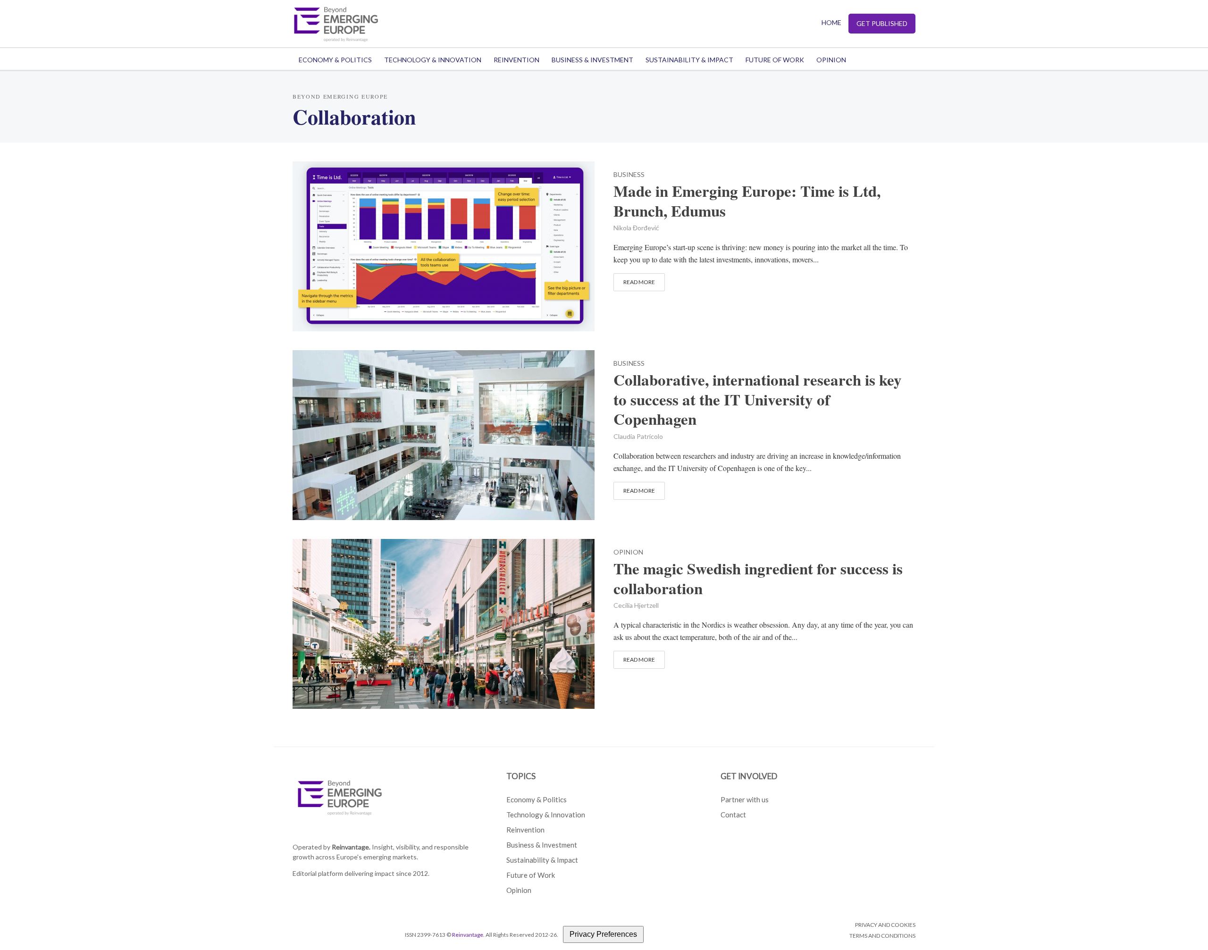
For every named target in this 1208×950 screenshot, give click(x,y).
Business (629, 174)
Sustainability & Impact (689, 60)
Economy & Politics (335, 60)
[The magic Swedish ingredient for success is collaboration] (444, 622)
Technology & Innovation (432, 60)
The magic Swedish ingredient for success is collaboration (758, 578)
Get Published (881, 23)
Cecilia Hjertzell (636, 605)
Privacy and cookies (885, 924)
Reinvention (516, 60)
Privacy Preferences (603, 934)
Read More (639, 282)
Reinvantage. (351, 847)
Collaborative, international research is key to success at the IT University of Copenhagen (757, 399)
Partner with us (745, 799)
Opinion (831, 60)
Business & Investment (592, 60)
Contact (733, 814)
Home (831, 22)
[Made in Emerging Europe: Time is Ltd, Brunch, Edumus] (444, 245)
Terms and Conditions (882, 935)
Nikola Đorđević (636, 228)
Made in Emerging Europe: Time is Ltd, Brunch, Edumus (747, 201)
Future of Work (775, 60)
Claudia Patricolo (638, 436)
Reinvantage (467, 934)
